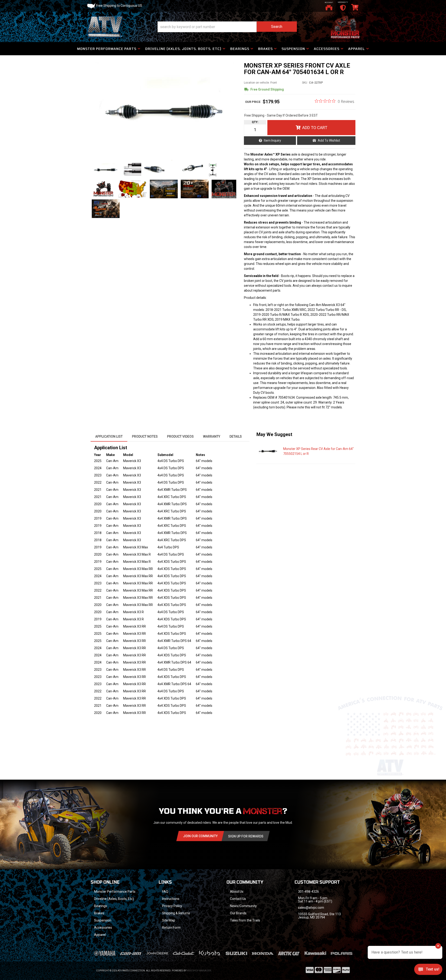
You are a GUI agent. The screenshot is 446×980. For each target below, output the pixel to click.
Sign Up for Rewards (245, 836)
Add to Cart (314, 127)
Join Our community (200, 836)
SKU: (305, 82)
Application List (109, 436)
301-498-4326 (308, 891)
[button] (227, 26)
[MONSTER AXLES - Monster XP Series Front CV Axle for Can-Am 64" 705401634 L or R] (165, 108)
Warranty (211, 436)
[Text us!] (428, 970)
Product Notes (145, 436)
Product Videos (180, 436)
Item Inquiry (272, 140)
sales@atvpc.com (311, 907)
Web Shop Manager (199, 970)
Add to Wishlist (329, 140)
